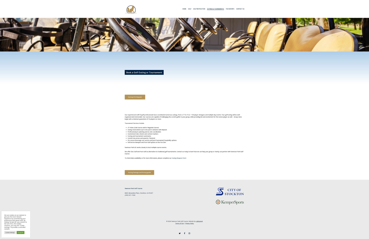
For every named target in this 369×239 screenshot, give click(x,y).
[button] (135, 97)
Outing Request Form (179, 158)
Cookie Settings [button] (10, 232)
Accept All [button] (20, 232)
